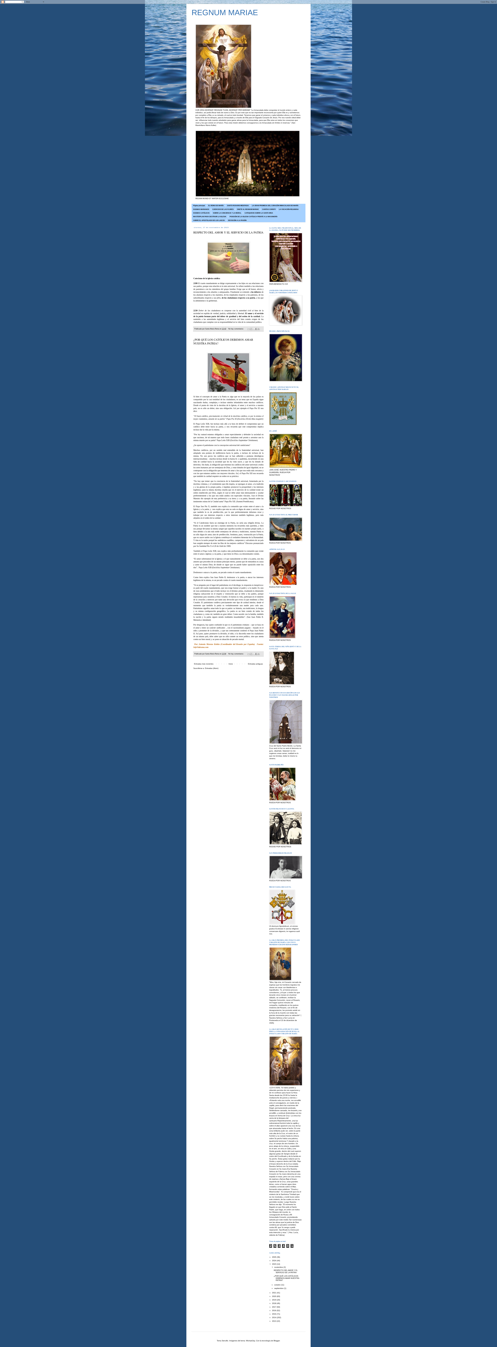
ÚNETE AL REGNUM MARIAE (248, 209)
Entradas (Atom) (211, 668)
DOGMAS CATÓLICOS (201, 213)
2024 (274, 1260)
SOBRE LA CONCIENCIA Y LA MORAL (227, 213)
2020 (274, 1296)
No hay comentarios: (236, 329)
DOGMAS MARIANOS (201, 209)
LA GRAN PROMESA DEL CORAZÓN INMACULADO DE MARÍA (275, 206)
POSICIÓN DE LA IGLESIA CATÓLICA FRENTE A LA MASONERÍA (253, 217)
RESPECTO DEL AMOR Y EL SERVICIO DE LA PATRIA (228, 232)
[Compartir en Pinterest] (258, 329)
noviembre (278, 1267)
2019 (274, 1300)
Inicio (231, 664)
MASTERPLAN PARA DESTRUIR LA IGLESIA (209, 217)
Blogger (277, 1341)
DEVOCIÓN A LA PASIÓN (237, 220)
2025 (274, 1257)
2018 (274, 1303)
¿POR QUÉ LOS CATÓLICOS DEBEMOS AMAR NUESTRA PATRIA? (286, 1278)
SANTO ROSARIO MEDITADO (238, 206)
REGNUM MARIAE (225, 12)
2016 (274, 1310)
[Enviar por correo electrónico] (248, 329)
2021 (274, 1293)
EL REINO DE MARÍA (216, 206)
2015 (274, 1314)
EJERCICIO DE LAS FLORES (223, 209)
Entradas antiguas (255, 664)
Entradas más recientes (203, 664)
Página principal (199, 206)
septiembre (279, 1288)
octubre (277, 1285)
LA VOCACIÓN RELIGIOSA (289, 209)
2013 (274, 1321)
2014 (274, 1317)
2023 (274, 1264)
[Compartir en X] (253, 329)
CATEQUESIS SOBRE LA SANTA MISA (259, 213)
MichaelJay (250, 1341)
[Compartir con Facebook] (256, 329)
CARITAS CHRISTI (269, 209)
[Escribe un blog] (251, 329)
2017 (274, 1307)
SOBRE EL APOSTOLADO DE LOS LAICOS (209, 220)
